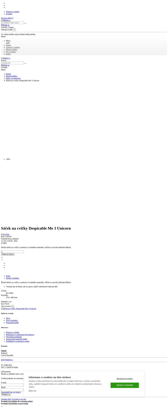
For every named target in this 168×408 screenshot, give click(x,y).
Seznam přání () (7, 18)
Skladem (4, 302)
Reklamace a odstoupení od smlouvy (20, 335)
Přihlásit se (6, 395)
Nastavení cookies (125, 379)
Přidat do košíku (8, 254)
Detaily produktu (12, 278)
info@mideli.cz (7, 360)
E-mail (3, 383)
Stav (3, 304)
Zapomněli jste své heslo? (11, 392)
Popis (8, 276)
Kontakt (9, 14)
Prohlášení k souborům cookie (17, 341)
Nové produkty (12, 320)
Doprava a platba (12, 12)
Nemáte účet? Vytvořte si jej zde (13, 399)
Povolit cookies (125, 385)
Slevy (8, 318)
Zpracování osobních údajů (16, 339)
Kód (3, 236)
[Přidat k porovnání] (2, 259)
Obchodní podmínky (14, 337)
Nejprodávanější (12, 323)
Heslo (3, 387)
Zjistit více (32, 391)
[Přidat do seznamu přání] (2, 257)
